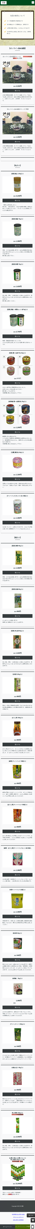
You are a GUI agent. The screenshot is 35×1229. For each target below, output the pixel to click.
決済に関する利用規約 (18, 1220)
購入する (17, 90)
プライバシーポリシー (18, 1217)
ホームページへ (7, 1226)
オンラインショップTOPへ (22, 1227)
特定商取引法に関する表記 (18, 1214)
